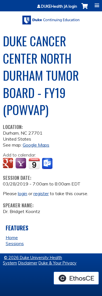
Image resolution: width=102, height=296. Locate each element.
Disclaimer (27, 263)
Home (12, 237)
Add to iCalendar (34, 163)
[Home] (51, 18)
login (22, 193)
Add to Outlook (48, 163)
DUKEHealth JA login (59, 6)
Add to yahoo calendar (21, 163)
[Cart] (84, 8)
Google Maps (36, 145)
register (41, 193)
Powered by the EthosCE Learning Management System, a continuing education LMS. (76, 278)
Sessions (15, 243)
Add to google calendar (8, 163)
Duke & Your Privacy (57, 263)
